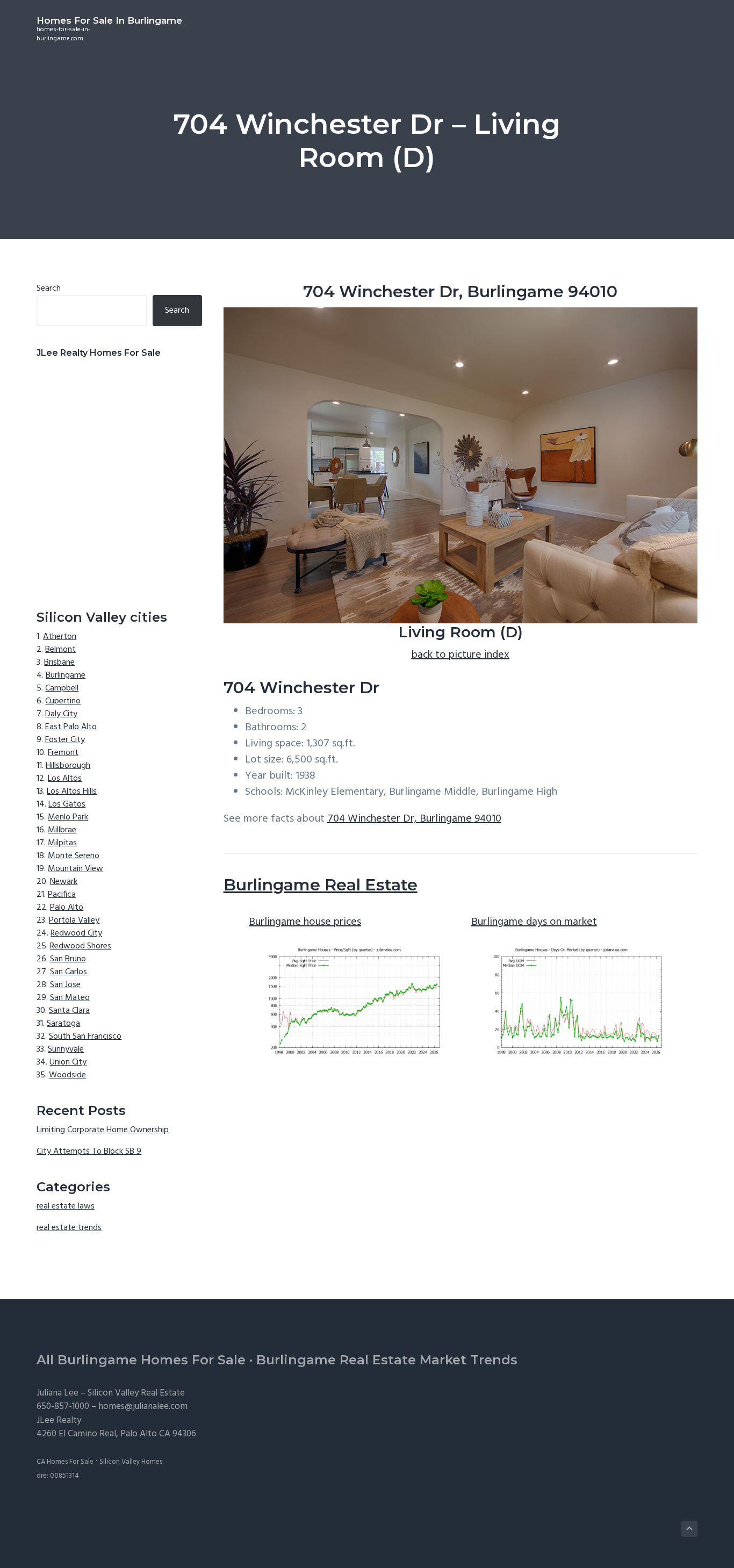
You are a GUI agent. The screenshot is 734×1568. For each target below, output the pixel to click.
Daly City (61, 714)
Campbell (61, 688)
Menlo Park (68, 817)
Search (49, 289)
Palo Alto (66, 908)
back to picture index (460, 655)
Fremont (63, 753)
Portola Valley (74, 920)
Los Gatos (66, 804)
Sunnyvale (66, 1049)
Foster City (65, 740)
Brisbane (59, 663)
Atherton (59, 637)
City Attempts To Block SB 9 (89, 1152)
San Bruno (68, 959)
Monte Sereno (73, 856)
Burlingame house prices (305, 922)
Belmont (60, 650)
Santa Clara (69, 1011)
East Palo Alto (71, 727)
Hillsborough (68, 766)
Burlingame (65, 675)
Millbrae (62, 830)
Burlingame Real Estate (321, 885)
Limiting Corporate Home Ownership (103, 1130)
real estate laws (66, 1206)
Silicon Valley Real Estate (136, 1393)
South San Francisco (85, 1037)
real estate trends (69, 1228)
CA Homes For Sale (65, 1462)
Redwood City (76, 933)
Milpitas (62, 843)
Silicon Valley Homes (130, 1462)
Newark (63, 882)
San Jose (65, 985)
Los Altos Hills (72, 792)
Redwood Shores (80, 946)
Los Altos (65, 779)
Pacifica (62, 895)
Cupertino (63, 701)
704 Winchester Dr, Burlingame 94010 (414, 819)
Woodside (67, 1075)
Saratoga (63, 1024)
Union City (68, 1062)
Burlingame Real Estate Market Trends (386, 1360)
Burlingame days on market (534, 922)
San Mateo (70, 998)
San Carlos (68, 972)
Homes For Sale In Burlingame (109, 20)
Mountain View (75, 869)
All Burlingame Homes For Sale (141, 1360)
